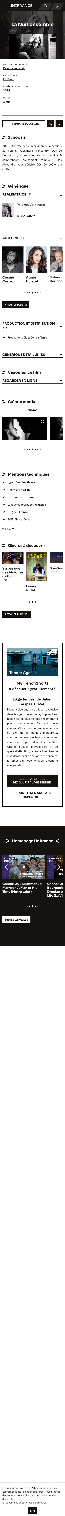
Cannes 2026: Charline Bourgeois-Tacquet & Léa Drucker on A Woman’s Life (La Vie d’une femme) (22, 890)
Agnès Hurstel (32, 279)
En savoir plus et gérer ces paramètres (24, 1502)
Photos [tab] (32, 410)
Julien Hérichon (57, 279)
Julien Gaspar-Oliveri (36, 701)
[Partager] (50, 123)
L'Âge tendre (23, 699)
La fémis (8, 79)
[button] (42, 422)
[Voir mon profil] (57, 6)
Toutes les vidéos (16, 919)
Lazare (31, 586)
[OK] (32, 1510)
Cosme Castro (8, 279)
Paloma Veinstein (14, 68)
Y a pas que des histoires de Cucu (12, 572)
